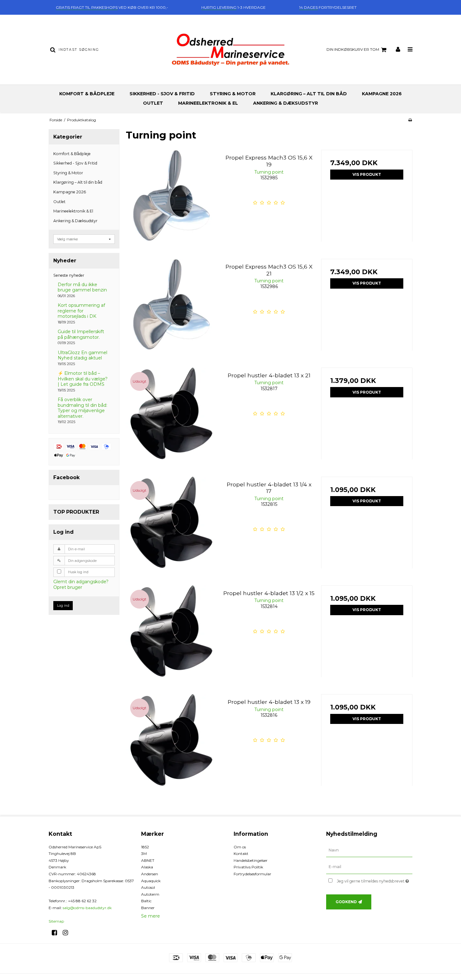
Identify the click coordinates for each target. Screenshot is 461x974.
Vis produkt (366, 174)
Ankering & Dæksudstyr (285, 103)
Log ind (63, 606)
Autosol (148, 887)
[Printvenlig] (410, 120)
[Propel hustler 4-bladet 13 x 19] (171, 739)
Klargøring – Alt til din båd (309, 94)
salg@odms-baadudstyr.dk (87, 907)
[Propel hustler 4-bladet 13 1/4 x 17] (171, 522)
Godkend (346, 901)
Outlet (153, 103)
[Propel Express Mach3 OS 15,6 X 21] (171, 304)
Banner (148, 907)
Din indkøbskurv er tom (352, 49)
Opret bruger (67, 587)
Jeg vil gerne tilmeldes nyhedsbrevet (374, 879)
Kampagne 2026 (382, 94)
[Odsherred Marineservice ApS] (230, 50)
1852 (145, 847)
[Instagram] (67, 932)
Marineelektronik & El (208, 103)
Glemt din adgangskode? (81, 581)
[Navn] (369, 850)
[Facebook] (56, 932)
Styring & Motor (233, 94)
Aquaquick (151, 880)
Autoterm (150, 894)
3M (144, 853)
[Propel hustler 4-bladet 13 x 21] (171, 413)
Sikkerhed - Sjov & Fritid (162, 94)
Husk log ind (78, 572)
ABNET (147, 860)
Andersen (149, 874)
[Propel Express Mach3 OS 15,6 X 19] (171, 195)
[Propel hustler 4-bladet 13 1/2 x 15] (171, 631)
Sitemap (56, 921)
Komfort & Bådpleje (86, 94)
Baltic (146, 900)
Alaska (147, 867)
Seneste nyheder (68, 275)
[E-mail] (369, 867)
